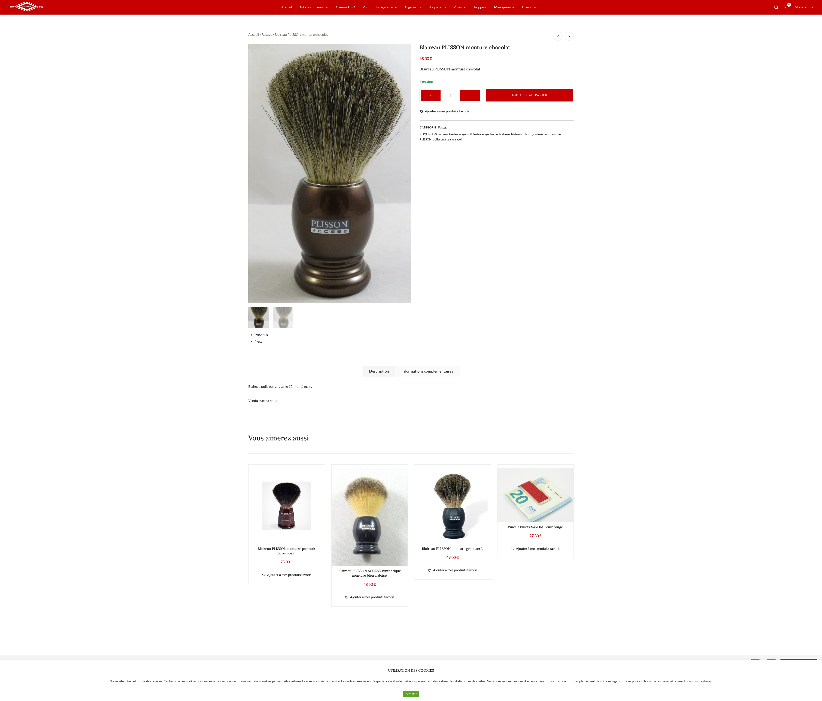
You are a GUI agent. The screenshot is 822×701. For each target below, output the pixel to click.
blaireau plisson (521, 134)
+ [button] (470, 95)
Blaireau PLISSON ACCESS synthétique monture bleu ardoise (369, 573)
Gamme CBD (345, 7)
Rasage (267, 34)
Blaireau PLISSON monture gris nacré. (452, 548)
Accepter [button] (411, 694)
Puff (366, 7)
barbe (494, 134)
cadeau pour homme (547, 134)
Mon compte (804, 7)
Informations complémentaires (427, 371)
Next (258, 341)
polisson (438, 139)
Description (379, 371)
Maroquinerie (504, 7)
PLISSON (426, 139)
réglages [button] (706, 681)
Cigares (410, 7)
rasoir (459, 139)
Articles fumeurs (311, 7)
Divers (527, 7)
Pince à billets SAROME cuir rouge (535, 527)
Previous (261, 335)
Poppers (480, 7)
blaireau (504, 134)
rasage (449, 139)
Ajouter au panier (529, 95)
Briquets (435, 7)
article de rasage (478, 134)
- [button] (431, 95)
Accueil (286, 7)
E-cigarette (384, 7)
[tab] (379, 371)
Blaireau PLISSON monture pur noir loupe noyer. (286, 550)
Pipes (458, 7)
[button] (444, 111)
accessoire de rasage (452, 134)
